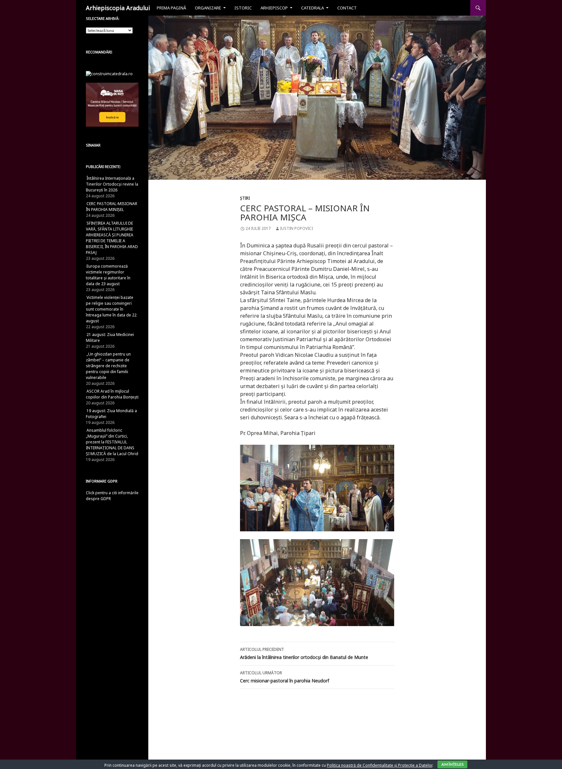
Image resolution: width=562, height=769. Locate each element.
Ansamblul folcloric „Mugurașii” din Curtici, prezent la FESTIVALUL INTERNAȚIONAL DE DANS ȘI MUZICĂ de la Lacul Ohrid (112, 441)
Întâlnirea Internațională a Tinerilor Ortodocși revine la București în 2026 (112, 184)
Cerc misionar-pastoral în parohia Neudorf (284, 677)
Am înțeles (452, 764)
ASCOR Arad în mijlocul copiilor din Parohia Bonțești (112, 394)
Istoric (243, 8)
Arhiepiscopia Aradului (118, 8)
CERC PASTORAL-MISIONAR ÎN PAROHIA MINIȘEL (111, 206)
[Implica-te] (112, 104)
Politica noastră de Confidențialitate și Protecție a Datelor (379, 765)
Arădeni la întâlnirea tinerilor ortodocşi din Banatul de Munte (304, 653)
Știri (245, 198)
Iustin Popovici (296, 228)
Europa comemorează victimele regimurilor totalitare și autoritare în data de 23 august (108, 275)
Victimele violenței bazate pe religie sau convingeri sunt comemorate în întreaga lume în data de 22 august (111, 309)
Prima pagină (171, 8)
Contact (347, 8)
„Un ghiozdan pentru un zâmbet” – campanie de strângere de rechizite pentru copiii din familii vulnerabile (108, 365)
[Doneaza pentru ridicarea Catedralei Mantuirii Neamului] (109, 73)
